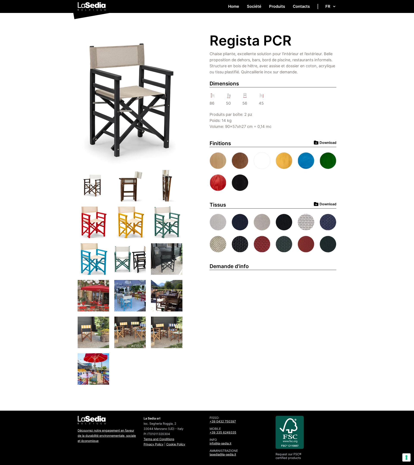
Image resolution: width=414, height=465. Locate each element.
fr (327, 6)
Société (254, 6)
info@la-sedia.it (220, 443)
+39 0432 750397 (223, 421)
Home (233, 6)
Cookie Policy (175, 444)
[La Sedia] (92, 6)
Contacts (301, 6)
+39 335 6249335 (223, 432)
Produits (277, 6)
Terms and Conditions (159, 439)
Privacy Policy (153, 444)
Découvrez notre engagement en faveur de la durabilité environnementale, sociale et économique (107, 436)
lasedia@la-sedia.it (223, 454)
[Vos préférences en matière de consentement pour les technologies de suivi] (406, 457)
